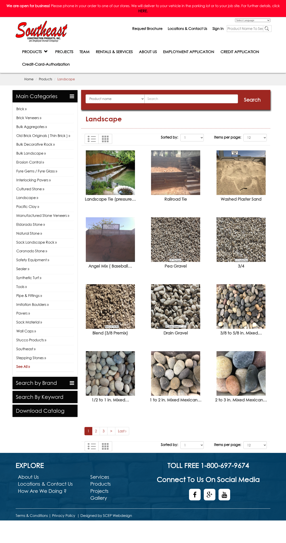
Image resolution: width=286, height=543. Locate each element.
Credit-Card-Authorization (46, 64)
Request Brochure (147, 28)
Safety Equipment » (32, 260)
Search (252, 100)
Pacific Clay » (27, 206)
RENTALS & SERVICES (114, 51)
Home (29, 79)
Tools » (21, 286)
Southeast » (26, 349)
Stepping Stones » (31, 358)
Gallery (98, 498)
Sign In (218, 28)
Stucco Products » (31, 340)
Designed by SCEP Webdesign (106, 515)
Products (45, 79)
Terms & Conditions (32, 515)
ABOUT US (148, 51)
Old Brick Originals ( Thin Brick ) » (43, 135)
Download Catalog (40, 411)
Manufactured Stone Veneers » (42, 215)
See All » (23, 366)
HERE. (143, 11)
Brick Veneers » (28, 118)
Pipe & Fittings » (29, 295)
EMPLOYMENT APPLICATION (188, 51)
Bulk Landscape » (31, 153)
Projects (99, 491)
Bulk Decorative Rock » (35, 144)
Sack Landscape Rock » (36, 242)
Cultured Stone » (30, 189)
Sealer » (22, 269)
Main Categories (36, 96)
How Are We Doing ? (42, 491)
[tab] (45, 96)
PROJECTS (64, 51)
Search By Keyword (39, 397)
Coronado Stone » (31, 251)
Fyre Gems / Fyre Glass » (36, 171)
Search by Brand (36, 383)
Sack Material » (29, 322)
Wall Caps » (26, 331)
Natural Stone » (29, 233)
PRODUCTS (33, 51)
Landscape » (27, 197)
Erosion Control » (30, 162)
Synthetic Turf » (28, 278)
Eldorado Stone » (30, 224)
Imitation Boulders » (32, 304)
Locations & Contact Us (187, 28)
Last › (122, 431)
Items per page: (227, 137)
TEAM (85, 51)
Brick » (21, 109)
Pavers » (23, 313)
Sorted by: (169, 137)
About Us (28, 477)
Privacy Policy (63, 515)
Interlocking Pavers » (33, 180)
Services (99, 477)
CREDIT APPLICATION (240, 51)
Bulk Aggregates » (31, 126)
